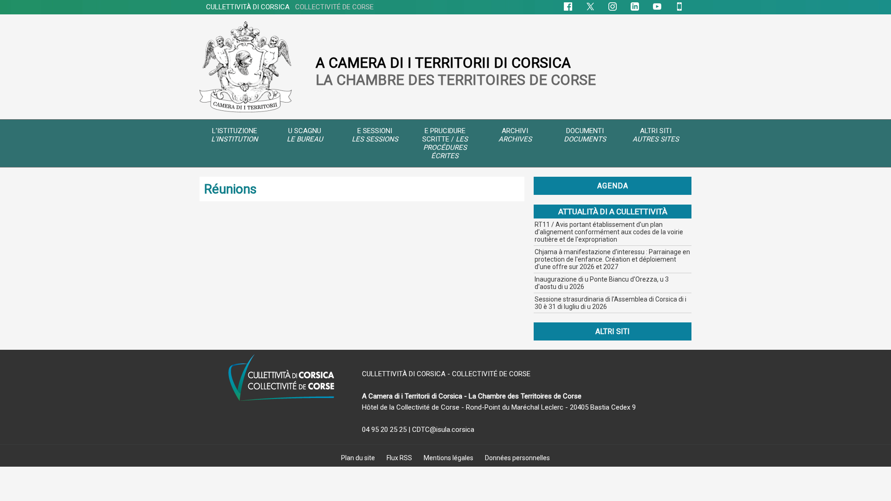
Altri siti (656, 135)
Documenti (585, 135)
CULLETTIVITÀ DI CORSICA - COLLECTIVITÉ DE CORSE (446, 374)
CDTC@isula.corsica (443, 429)
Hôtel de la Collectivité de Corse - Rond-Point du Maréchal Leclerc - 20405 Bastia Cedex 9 (499, 407)
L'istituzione (234, 135)
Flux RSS (400, 458)
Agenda (612, 185)
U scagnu (305, 135)
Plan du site (358, 458)
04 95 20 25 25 (384, 429)
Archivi (515, 135)
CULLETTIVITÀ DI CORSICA (290, 7)
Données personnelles (517, 458)
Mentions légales (449, 458)
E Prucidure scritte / (445, 143)
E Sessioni (375, 135)
